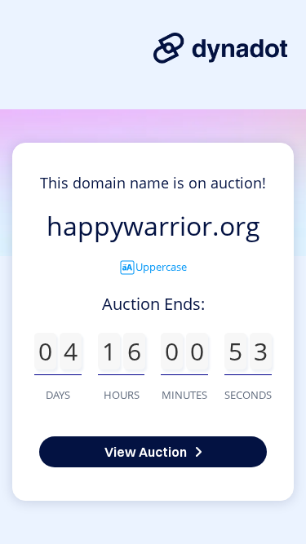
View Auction (145, 452)
